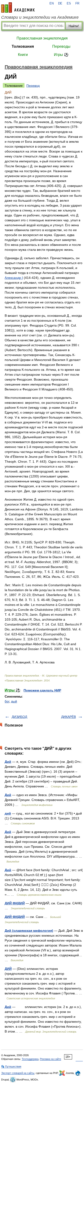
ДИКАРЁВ (68, 717)
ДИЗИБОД (19, 717)
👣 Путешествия (11, 1066)
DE (60, 3)
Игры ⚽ (61, 55)
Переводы (61, 46)
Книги (23, 55)
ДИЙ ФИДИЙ (15, 903)
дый (14, 701)
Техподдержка (30, 1059)
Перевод (33, 85)
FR (77, 3)
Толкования (23, 46)
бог (7, 701)
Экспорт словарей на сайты (17, 1073)
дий (8, 813)
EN (51, 3)
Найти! (74, 26)
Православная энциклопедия (42, 38)
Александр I (14, 278)
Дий (8, 762)
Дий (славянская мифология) (29, 930)
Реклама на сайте (50, 1059)
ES (69, 3)
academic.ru (18, 7)
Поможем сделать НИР (42, 690)
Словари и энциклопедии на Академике (40, 17)
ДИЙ (8, 969)
